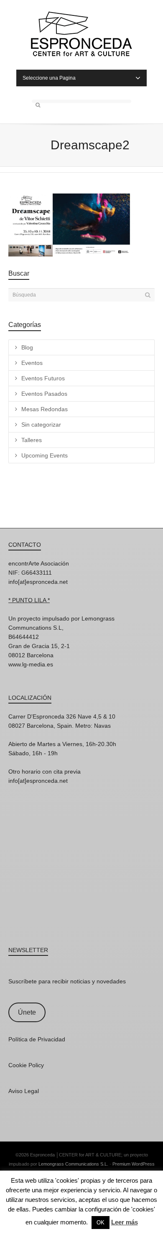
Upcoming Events (44, 455)
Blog (27, 347)
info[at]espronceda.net (38, 581)
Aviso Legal (23, 1091)
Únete (27, 1012)
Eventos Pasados (44, 393)
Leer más (124, 1222)
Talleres (31, 440)
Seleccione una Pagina (49, 78)
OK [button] (100, 1222)
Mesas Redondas (44, 409)
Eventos (32, 362)
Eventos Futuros (43, 378)
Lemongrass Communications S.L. (73, 1163)
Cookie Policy (26, 1065)
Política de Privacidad (36, 1039)
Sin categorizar (41, 424)
